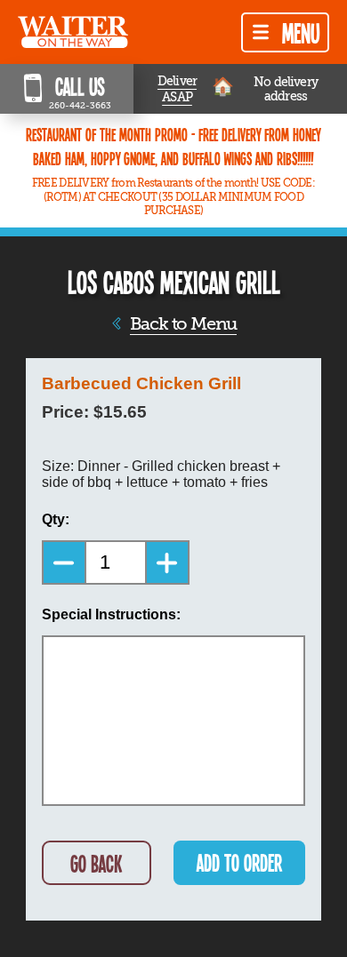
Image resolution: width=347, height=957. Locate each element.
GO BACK (96, 863)
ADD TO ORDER (239, 862)
